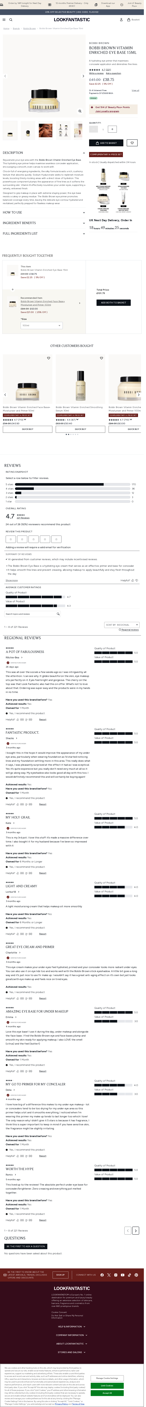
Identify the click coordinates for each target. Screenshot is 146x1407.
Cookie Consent (59, 1312)
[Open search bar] (10, 20)
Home (6, 28)
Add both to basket (113, 302)
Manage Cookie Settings (107, 1378)
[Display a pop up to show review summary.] (25, 419)
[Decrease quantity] (93, 129)
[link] (121, 20)
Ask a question (113, 73)
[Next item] (138, 394)
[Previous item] (5, 394)
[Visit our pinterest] (136, 1275)
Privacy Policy (61, 1404)
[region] (72, 1385)
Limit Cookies (107, 1386)
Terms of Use (78, 1404)
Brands (16, 28)
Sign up (60, 1275)
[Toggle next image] (83, 76)
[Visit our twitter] (109, 1275)
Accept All (107, 1393)
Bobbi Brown (29, 28)
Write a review (96, 73)
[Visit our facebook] (102, 1275)
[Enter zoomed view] (80, 111)
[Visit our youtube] (122, 1275)
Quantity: (95, 123)
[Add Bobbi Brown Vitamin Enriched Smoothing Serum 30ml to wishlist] (101, 358)
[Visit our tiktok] (129, 1275)
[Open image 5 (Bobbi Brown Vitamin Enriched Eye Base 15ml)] (81, 130)
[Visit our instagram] (115, 1275)
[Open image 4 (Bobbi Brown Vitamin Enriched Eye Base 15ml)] (63, 130)
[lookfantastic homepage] (72, 19)
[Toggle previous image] (5, 76)
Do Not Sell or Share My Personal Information (67, 1317)
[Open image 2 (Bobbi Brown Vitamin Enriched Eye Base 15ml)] (28, 130)
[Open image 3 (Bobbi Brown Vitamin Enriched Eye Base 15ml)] (45, 130)
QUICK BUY (27, 429)
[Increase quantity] (112, 129)
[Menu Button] (3, 20)
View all (135, 90)
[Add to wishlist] (132, 142)
